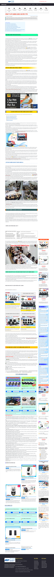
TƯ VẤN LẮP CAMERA (22, 4)
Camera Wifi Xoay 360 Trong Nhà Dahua (43, 356)
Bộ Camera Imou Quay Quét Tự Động (26, 547)
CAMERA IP (37, 4)
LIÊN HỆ (40, 4)
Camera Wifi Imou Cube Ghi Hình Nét (43, 347)
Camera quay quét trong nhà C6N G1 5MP (26, 532)
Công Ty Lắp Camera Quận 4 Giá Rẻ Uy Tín (43, 521)
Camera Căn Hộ (44, 565)
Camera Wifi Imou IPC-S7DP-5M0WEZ (43, 411)
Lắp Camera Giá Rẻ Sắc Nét (42, 376)
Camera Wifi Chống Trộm (42, 345)
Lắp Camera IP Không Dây (44, 455)
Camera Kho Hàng (44, 570)
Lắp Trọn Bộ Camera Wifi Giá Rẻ (43, 372)
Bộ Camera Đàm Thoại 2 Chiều (43, 380)
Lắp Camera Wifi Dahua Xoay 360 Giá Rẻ (43, 354)
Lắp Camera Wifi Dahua (42, 342)
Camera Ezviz (36, 570)
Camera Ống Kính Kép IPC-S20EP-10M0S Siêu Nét (27, 477)
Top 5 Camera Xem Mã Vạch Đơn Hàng (43, 323)
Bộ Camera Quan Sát (44, 450)
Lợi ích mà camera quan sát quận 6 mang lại (12, 26)
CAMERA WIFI (33, 4)
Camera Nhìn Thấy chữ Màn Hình (43, 329)
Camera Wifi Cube (41, 359)
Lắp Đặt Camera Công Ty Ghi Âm (28, 293)
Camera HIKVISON (43, 452)
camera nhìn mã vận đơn (42, 320)
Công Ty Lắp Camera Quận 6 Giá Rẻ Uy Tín (43, 473)
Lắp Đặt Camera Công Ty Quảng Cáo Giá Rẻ (12, 388)
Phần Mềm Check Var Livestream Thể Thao (12, 509)
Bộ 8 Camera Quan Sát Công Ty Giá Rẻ (28, 313)
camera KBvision (43, 453)
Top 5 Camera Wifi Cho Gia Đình (43, 339)
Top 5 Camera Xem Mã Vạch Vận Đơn (43, 312)
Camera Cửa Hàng (44, 566)
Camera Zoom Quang (43, 456)
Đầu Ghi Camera (36, 571)
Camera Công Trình (44, 567)
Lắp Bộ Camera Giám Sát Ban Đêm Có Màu (43, 366)
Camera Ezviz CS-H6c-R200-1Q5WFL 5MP (10, 550)
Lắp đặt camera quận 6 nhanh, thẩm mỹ (11, 28)
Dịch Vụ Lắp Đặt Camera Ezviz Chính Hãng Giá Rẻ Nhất (29, 509)
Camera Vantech (36, 567)
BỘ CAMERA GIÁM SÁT (28, 4)
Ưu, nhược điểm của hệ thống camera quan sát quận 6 (13, 27)
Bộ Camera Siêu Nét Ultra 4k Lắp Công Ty (12, 313)
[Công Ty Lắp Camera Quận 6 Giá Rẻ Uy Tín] (21, 100)
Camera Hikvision (36, 566)
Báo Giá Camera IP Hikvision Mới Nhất (43, 326)
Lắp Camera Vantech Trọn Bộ (43, 369)
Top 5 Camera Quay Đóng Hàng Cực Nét (43, 309)
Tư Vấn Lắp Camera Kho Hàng (10, 518)
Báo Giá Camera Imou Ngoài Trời (43, 317)
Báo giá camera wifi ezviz (42, 314)
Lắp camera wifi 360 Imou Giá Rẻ (43, 350)
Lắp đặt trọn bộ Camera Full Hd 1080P (43, 382)
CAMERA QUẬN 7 (4, 4)
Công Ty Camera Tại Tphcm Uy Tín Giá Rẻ (43, 505)
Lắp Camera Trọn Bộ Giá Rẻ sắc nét (43, 374)
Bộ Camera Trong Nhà (42, 368)
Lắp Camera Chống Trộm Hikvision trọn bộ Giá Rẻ (43, 378)
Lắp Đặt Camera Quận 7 (9, 407)
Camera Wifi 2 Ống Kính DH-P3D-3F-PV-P (11, 497)
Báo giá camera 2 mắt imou (42, 310)
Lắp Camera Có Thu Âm (43, 454)
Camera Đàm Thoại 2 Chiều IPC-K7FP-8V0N (11, 471)
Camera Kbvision (36, 565)
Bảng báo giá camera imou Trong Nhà (43, 332)
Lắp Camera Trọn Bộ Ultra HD (42, 371)
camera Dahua (43, 451)
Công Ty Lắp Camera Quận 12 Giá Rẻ (43, 488)
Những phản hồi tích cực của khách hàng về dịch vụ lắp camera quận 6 (15, 29)
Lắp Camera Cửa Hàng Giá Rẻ (26, 518)
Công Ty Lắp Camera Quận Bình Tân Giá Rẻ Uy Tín (28, 407)
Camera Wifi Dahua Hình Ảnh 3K (43, 362)
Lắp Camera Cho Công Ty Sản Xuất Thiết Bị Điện (28, 388)
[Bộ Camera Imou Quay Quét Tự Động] (26, 546)
